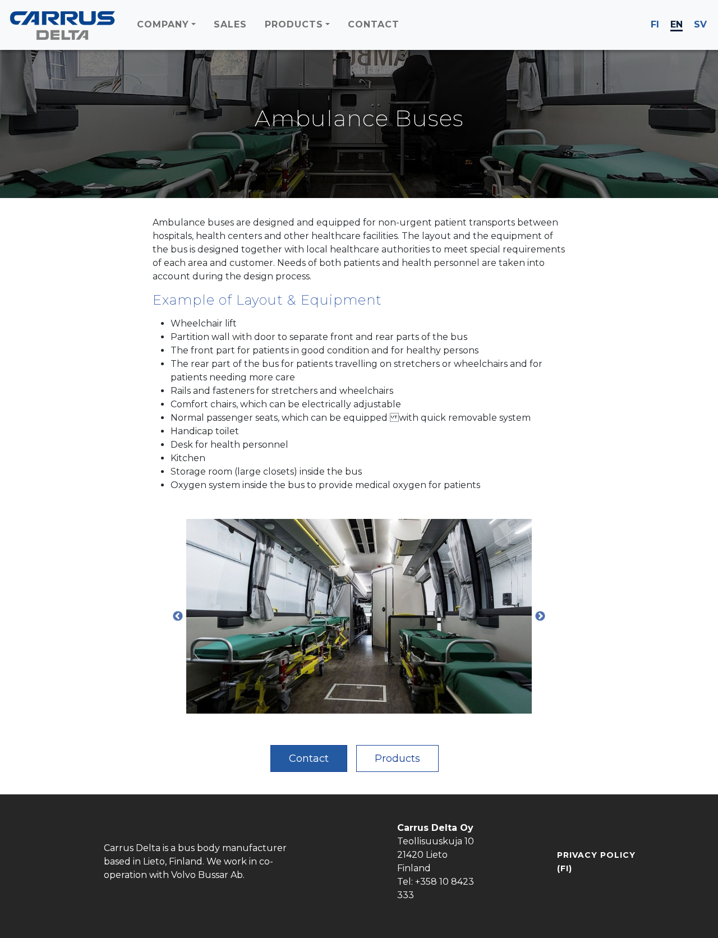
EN (676, 24)
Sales (230, 24)
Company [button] (163, 24)
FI (655, 24)
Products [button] (294, 24)
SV (700, 24)
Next (540, 616)
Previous (177, 616)
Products (397, 758)
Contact (373, 24)
